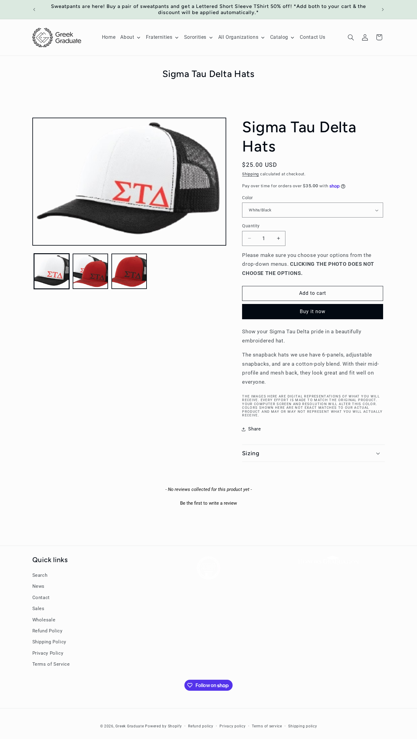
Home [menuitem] (109, 37)
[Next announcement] (383, 9)
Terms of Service (51, 664)
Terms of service (267, 726)
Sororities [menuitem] (195, 37)
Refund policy (200, 726)
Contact (41, 597)
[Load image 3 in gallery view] (129, 271)
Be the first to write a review (208, 503)
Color (247, 197)
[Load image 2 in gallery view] (90, 271)
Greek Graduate (129, 726)
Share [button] (254, 429)
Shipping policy (302, 726)
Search (40, 575)
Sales (38, 608)
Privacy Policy (47, 653)
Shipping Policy (49, 642)
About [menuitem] (127, 37)
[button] (351, 37)
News (38, 586)
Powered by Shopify (163, 726)
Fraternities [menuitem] (159, 37)
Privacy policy (232, 726)
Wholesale (44, 620)
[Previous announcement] (34, 9)
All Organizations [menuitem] (238, 37)
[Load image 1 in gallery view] (52, 271)
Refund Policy (47, 631)
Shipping (250, 174)
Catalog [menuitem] (279, 37)
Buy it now (313, 311)
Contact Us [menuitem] (312, 37)
